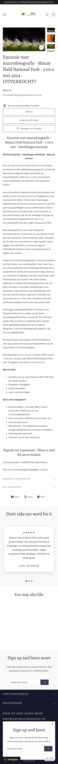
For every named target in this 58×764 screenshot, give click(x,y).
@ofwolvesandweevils (33, 169)
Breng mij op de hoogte (29, 120)
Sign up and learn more (23, 713)
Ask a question (12, 487)
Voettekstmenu (16, 694)
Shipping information (17, 479)
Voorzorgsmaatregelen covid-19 (32, 469)
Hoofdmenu (13, 703)
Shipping (18, 95)
